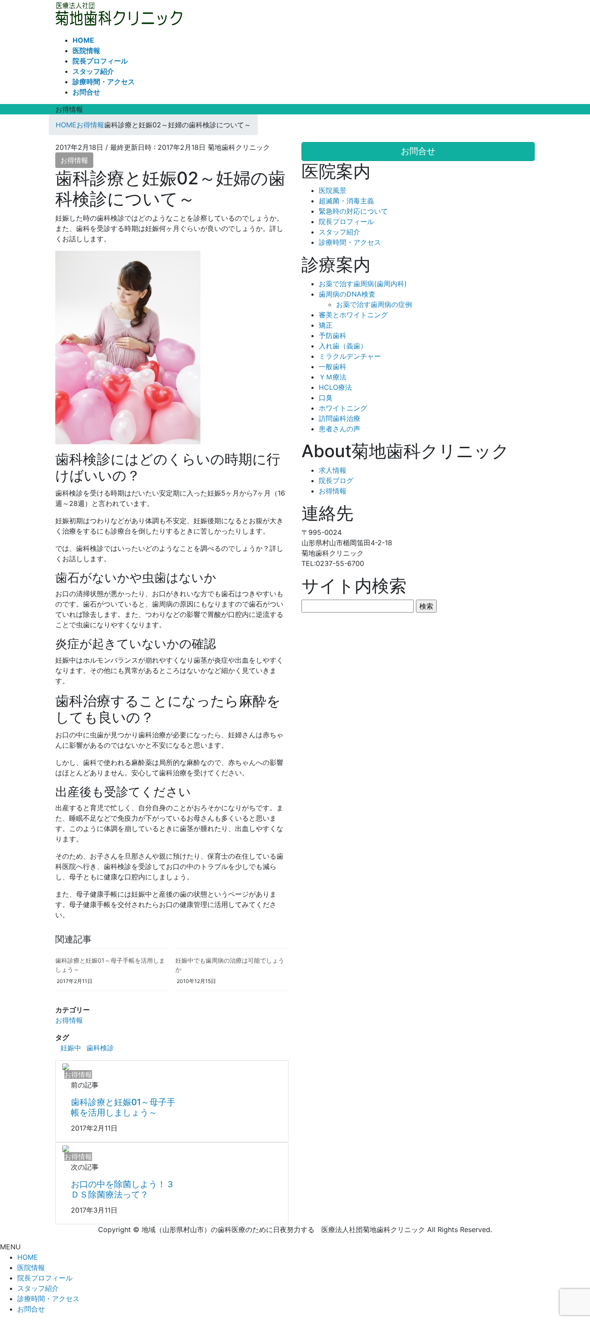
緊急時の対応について (353, 211)
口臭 (326, 397)
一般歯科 (332, 366)
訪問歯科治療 (339, 418)
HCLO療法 (335, 387)
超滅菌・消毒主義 (346, 200)
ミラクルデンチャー (350, 356)
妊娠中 (70, 1047)
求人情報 (332, 470)
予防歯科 (332, 335)
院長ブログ (336, 480)
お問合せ (31, 1309)
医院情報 (31, 1267)
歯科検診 (100, 1047)
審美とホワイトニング (353, 314)
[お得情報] (65, 1066)
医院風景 (332, 190)
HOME (27, 1257)
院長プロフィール (346, 221)
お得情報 (74, 160)
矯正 (326, 325)
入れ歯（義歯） (343, 345)
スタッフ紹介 (339, 232)
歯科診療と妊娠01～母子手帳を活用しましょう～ (123, 1107)
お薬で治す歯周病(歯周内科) (363, 283)
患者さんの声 (339, 428)
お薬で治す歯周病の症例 (374, 304)
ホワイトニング (343, 408)
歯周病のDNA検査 (347, 294)
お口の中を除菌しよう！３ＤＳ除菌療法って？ (122, 1189)
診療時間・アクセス (350, 242)
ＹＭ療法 (332, 377)
